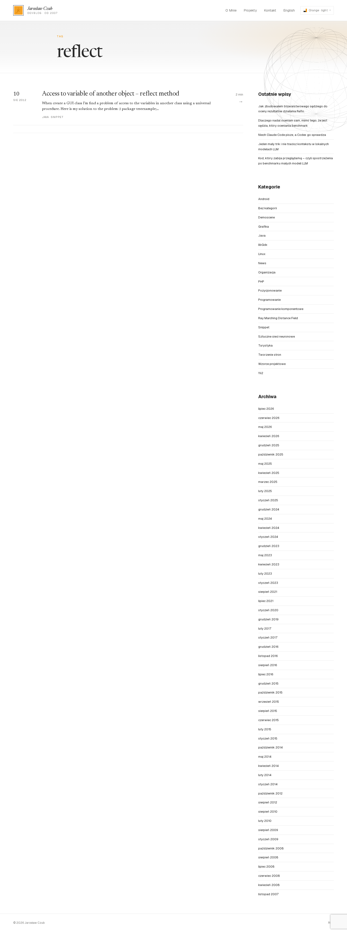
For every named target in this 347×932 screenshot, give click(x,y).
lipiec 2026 (266, 409)
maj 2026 (265, 427)
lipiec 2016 (265, 674)
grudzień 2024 (268, 509)
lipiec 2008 (266, 867)
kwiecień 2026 (268, 436)
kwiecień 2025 (268, 473)
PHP (261, 282)
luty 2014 (264, 775)
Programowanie (269, 300)
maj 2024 (265, 519)
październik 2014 (270, 747)
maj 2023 (265, 555)
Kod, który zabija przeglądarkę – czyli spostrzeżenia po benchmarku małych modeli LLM (295, 160)
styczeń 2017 (267, 637)
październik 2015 (270, 692)
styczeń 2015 (267, 738)
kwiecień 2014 (268, 766)
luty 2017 (264, 629)
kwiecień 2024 (268, 528)
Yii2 (260, 373)
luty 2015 (264, 729)
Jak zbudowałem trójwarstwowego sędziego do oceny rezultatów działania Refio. (292, 108)
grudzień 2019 (268, 619)
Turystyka (265, 345)
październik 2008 (271, 848)
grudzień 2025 (268, 445)
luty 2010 (264, 821)
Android (263, 199)
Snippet (263, 327)
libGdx (262, 245)
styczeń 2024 (268, 537)
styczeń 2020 (268, 610)
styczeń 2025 (268, 500)
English (289, 10)
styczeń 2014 (268, 784)
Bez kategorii (267, 208)
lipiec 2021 (265, 601)
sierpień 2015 (267, 711)
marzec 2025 (267, 482)
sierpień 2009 (268, 830)
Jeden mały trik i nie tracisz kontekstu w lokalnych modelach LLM (293, 146)
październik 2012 (270, 793)
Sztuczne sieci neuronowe (276, 336)
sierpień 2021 (267, 592)
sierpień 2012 (267, 802)
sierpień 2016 (267, 665)
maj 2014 (264, 757)
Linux (262, 254)
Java (262, 236)
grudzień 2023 (268, 546)
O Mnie (231, 10)
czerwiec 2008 (269, 876)
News (262, 263)
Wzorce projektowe (272, 364)
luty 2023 (265, 574)
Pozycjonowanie (270, 290)
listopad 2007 (268, 894)
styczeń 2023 (268, 583)
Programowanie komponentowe (280, 309)
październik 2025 (270, 454)
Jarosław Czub (39, 9)
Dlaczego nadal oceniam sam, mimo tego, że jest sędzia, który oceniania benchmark (292, 123)
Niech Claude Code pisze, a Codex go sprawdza (292, 135)
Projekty (250, 10)
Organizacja (266, 272)
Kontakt (270, 10)
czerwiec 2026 (268, 418)
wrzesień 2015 (268, 702)
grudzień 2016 (268, 647)
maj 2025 (265, 464)
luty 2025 (265, 491)
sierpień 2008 (268, 857)
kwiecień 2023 (268, 564)
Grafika (263, 227)
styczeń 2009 (268, 839)
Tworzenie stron (269, 355)
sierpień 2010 (267, 812)
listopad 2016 (268, 656)
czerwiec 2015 (268, 720)
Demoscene (266, 217)
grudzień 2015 (268, 683)
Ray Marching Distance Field (278, 318)
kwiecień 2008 (269, 885)
